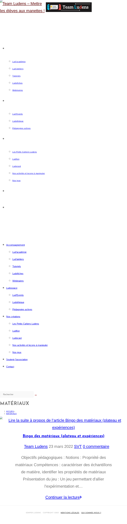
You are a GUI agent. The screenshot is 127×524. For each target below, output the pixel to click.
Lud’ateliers (18, 259)
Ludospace (11, 288)
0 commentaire (96, 446)
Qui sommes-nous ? (91, 513)
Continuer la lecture (65, 496)
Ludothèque (18, 302)
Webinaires (18, 280)
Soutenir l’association (17, 359)
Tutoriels (16, 266)
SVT (78, 446)
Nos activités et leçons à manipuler (30, 345)
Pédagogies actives (22, 309)
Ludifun (16, 331)
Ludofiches (17, 273)
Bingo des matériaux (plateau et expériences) (63, 436)
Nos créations (13, 316)
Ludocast (17, 338)
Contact (10, 366)
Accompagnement (15, 245)
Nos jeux (16, 352)
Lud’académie (19, 252)
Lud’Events (18, 295)
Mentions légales (70, 513)
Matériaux (11, 414)
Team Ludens (36, 446)
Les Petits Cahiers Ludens (25, 323)
